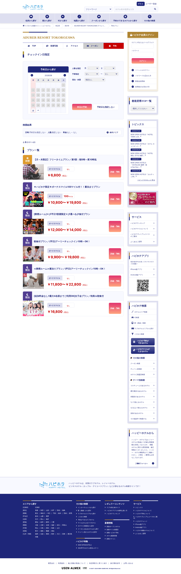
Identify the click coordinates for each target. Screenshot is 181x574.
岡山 (36, 528)
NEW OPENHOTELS (85, 545)
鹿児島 (70, 534)
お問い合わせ (128, 563)
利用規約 (61, 563)
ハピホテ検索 (139, 305)
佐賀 (42, 534)
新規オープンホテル (113, 526)
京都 (47, 525)
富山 (42, 519)
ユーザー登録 (150, 4)
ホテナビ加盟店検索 (138, 374)
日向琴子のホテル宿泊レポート (88, 548)
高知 (52, 531)
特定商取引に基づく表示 (98, 563)
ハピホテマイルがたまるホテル (142, 350)
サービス (137, 217)
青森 (36, 510)
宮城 (58, 510)
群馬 (70, 513)
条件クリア (112, 132)
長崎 (47, 534)
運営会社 (51, 563)
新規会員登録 (140, 81)
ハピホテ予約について (142, 513)
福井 (47, 519)
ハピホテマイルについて (139, 229)
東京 (36, 513)
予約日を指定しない (106, 107)
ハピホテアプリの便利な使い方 (117, 510)
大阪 (36, 525)
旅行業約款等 (115, 563)
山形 (47, 510)
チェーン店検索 (136, 369)
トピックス (138, 124)
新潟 (36, 516)
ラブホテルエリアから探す (144, 328)
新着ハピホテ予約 (112, 533)
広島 (42, 528)
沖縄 (36, 537)
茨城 (65, 513)
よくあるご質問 (136, 242)
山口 (58, 528)
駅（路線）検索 (140, 323)
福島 (63, 510)
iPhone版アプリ (136, 269)
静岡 (47, 522)
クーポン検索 (135, 363)
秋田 (42, 510)
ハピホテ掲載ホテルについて (145, 530)
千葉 (54, 513)
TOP (34, 46)
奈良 (58, 525)
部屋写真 (54, 46)
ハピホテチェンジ (141, 521)
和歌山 (64, 525)
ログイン (142, 61)
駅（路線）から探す (84, 510)
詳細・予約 (115, 172)
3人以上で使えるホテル (139, 408)
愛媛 (47, 531)
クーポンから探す (98, 20)
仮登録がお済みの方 (142, 87)
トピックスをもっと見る (146, 180)
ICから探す (62, 20)
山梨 (42, 516)
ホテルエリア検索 (140, 312)
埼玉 (48, 513)
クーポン (94, 46)
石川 (36, 519)
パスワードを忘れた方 (143, 76)
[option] (33, 85)
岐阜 (42, 522)
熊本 (52, 534)
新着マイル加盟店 (112, 529)
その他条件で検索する (139, 419)
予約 (115, 46)
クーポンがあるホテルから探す (88, 529)
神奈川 (43, 513)
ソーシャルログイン (142, 70)
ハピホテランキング (138, 223)
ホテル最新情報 (112, 536)
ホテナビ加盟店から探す (86, 526)
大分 (58, 534)
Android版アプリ (137, 275)
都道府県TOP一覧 (142, 101)
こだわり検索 (139, 334)
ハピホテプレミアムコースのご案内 (140, 235)
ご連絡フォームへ (141, 463)
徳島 (42, 531)
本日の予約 (82, 107)
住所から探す (31, 20)
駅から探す (47, 20)
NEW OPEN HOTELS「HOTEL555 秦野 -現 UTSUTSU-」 (139, 163)
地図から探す (79, 20)
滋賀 (52, 525)
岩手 (52, 510)
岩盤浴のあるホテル (138, 397)
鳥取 (47, 528)
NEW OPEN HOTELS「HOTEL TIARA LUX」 (142, 134)
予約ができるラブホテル (86, 520)
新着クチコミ (111, 539)
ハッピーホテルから (143, 433)
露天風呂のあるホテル (139, 391)
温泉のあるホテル (137, 413)
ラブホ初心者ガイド (113, 507)
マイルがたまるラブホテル (87, 523)
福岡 (36, 534)
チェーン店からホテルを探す (87, 532)
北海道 (37, 507)
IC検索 (136, 317)
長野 (47, 516)
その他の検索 (149, 20)
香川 (36, 531)
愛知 (36, 522)
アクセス (74, 46)
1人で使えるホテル (137, 402)
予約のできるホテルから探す (125, 20)
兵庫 (42, 525)
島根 (52, 528)
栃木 (59, 513)
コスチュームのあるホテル (140, 386)
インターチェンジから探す (87, 507)
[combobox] (133, 9)
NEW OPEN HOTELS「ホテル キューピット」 (143, 143)
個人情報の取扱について (77, 563)
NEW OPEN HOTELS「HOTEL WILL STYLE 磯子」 (142, 153)
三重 (52, 522)
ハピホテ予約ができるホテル (143, 342)
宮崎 (63, 534)
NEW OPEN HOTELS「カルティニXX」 (142, 174)
